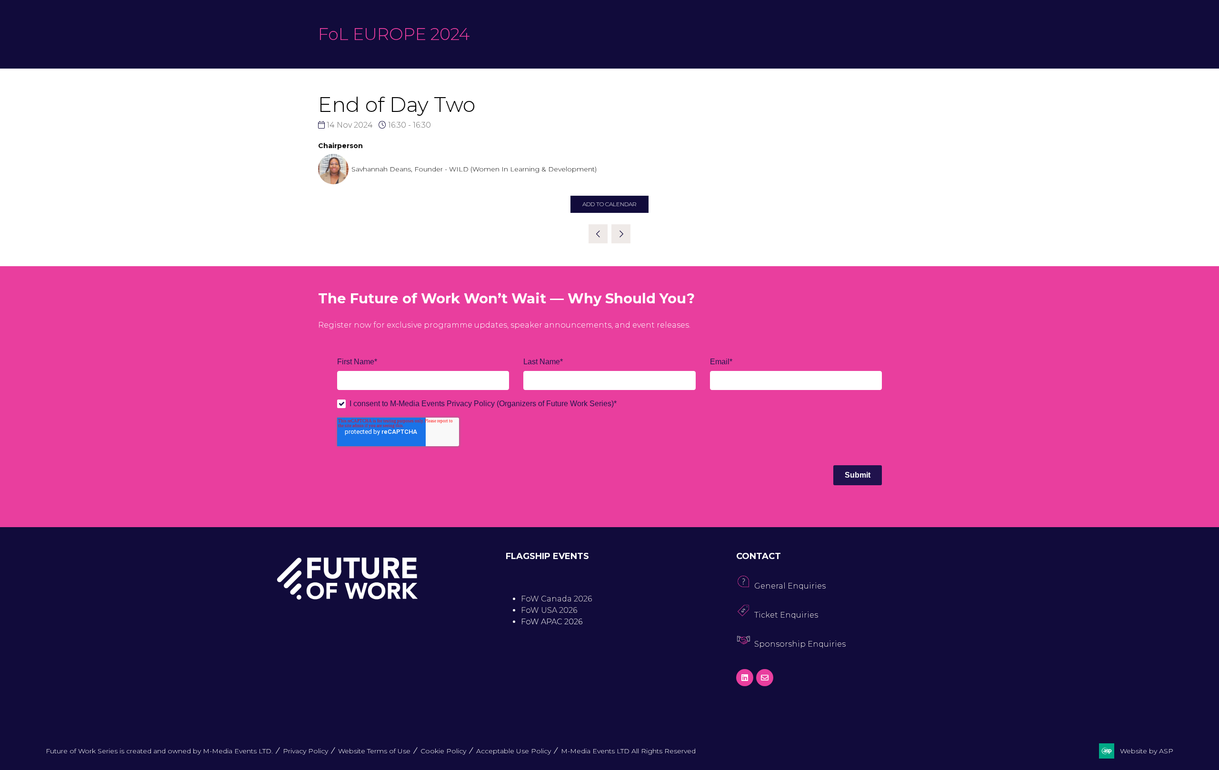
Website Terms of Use (374, 751)
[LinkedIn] (744, 677)
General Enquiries (790, 585)
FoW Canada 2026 (556, 598)
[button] (609, 204)
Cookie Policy (443, 751)
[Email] (764, 677)
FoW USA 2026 (549, 610)
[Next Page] (620, 233)
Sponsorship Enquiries (800, 644)
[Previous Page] (598, 233)
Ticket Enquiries (786, 615)
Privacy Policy (305, 751)
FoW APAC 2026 (551, 621)
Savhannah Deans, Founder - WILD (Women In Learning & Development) (474, 169)
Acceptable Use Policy (513, 751)
